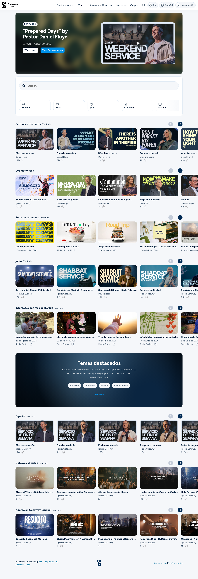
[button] (180, 124)
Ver (80, 5)
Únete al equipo (160, 563)
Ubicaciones (94, 5)
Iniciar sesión (187, 5)
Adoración (90, 385)
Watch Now (30, 50)
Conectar (107, 5)
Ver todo (46, 124)
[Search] (143, 5)
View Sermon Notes (52, 50)
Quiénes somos (65, 5)
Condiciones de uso (24, 565)
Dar (155, 5)
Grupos (134, 5)
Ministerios (121, 5)
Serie (58, 107)
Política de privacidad (47, 562)
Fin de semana (121, 385)
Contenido (129, 107)
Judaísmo (74, 385)
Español (162, 107)
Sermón (26, 107)
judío (92, 107)
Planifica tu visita (175, 563)
